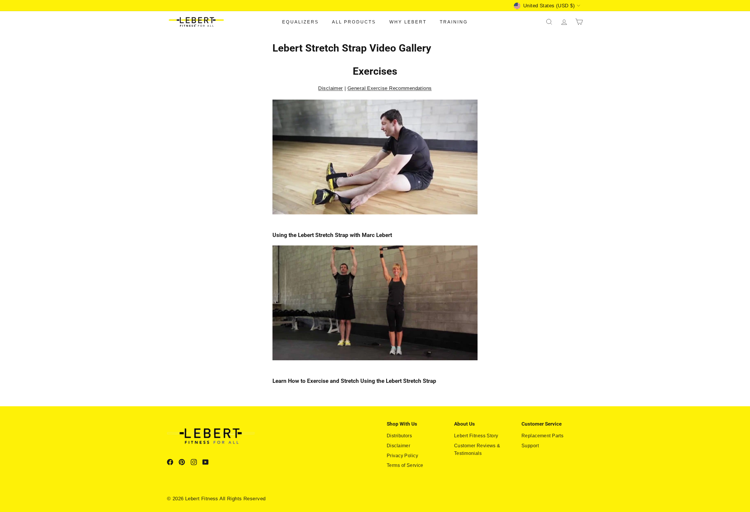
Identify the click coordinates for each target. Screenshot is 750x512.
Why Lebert (408, 21)
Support (530, 445)
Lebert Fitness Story (476, 435)
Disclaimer (330, 88)
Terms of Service (405, 465)
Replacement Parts (542, 435)
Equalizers (300, 21)
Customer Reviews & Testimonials (477, 449)
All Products (354, 21)
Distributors (399, 435)
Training (454, 21)
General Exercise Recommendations (389, 88)
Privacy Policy (402, 455)
